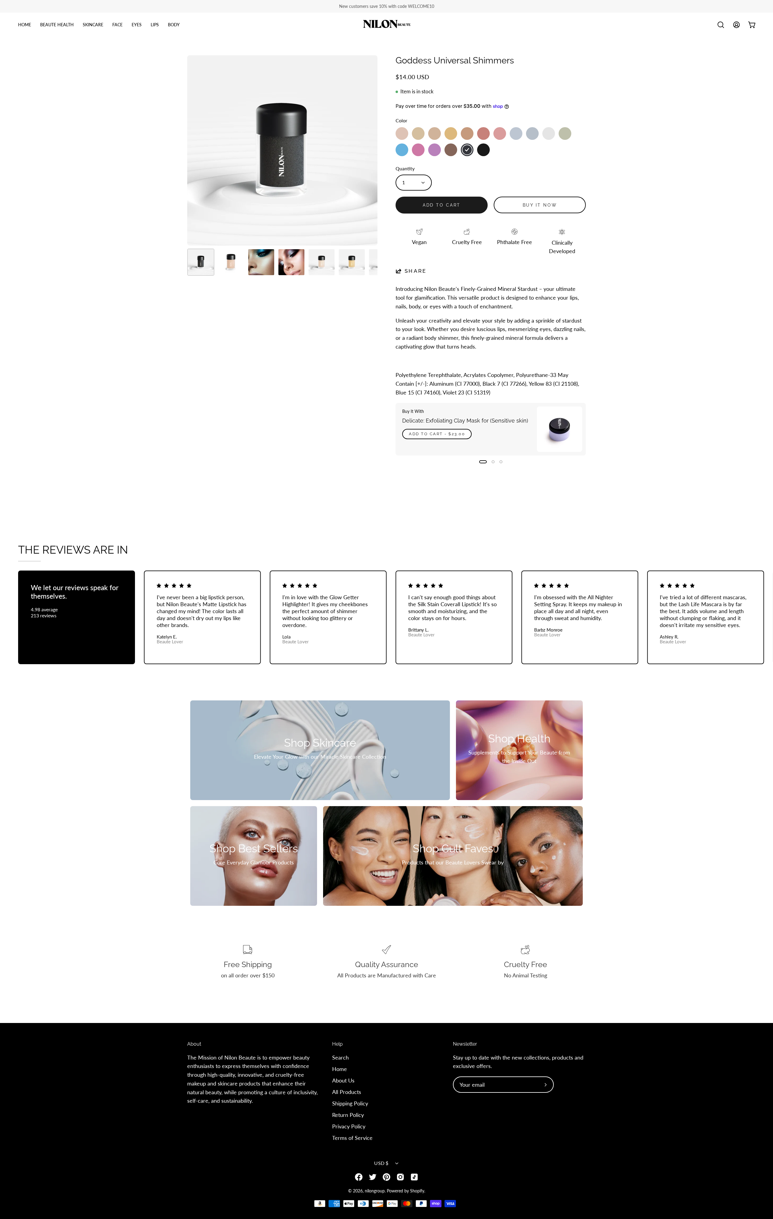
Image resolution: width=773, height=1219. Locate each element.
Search (340, 1057)
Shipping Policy (350, 1103)
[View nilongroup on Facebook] (358, 1177)
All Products (346, 1091)
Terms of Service (352, 1137)
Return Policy (348, 1114)
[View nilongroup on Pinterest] (386, 1177)
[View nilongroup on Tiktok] (414, 1177)
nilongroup (375, 1190)
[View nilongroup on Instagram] (400, 1177)
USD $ (381, 1163)
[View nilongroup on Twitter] (372, 1177)
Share (416, 271)
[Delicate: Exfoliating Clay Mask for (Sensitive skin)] (559, 429)
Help (337, 1044)
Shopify (417, 1190)
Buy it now (540, 204)
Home (339, 1069)
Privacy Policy (348, 1126)
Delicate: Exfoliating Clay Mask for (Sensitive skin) (465, 420)
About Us (343, 1080)
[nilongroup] (386, 25)
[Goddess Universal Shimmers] (200, 262)
